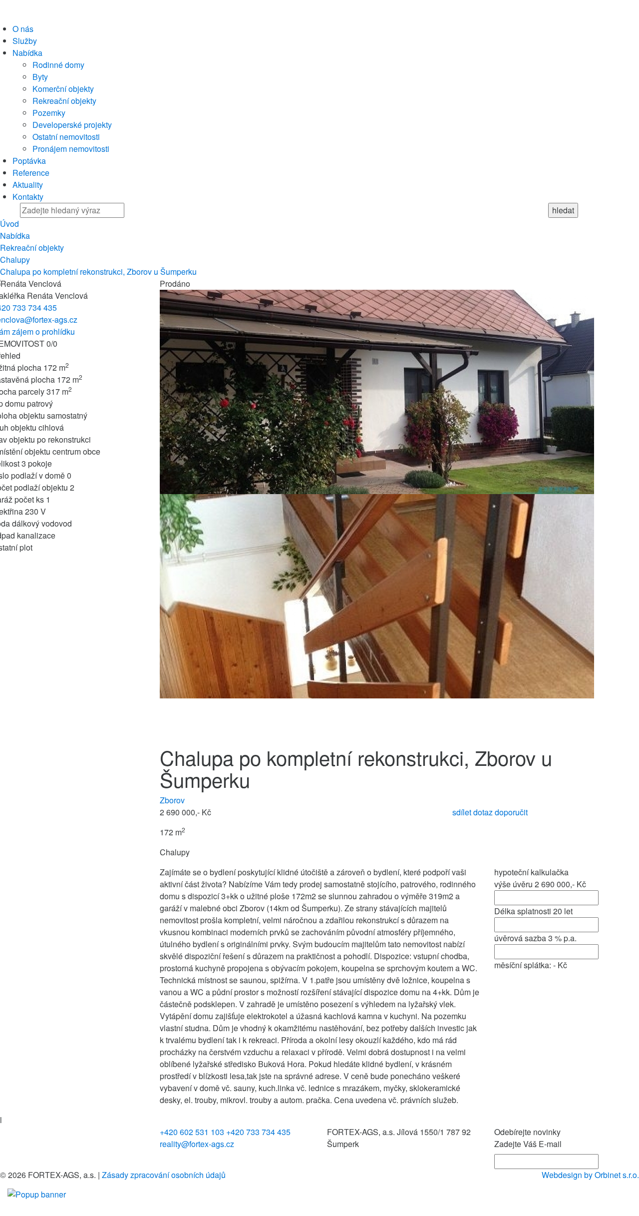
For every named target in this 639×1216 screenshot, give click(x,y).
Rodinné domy (58, 64)
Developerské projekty (72, 124)
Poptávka (29, 160)
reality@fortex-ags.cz (197, 1144)
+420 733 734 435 (258, 1132)
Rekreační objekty (64, 100)
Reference (30, 172)
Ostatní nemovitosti (66, 136)
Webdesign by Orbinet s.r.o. (590, 1175)
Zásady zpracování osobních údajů (164, 1175)
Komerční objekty (63, 88)
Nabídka (27, 52)
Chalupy (15, 259)
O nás (22, 28)
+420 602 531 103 (192, 1132)
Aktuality (27, 184)
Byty (40, 76)
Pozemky (48, 112)
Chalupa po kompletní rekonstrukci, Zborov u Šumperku (98, 271)
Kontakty (27, 196)
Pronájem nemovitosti (70, 148)
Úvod (9, 223)
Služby (24, 40)
